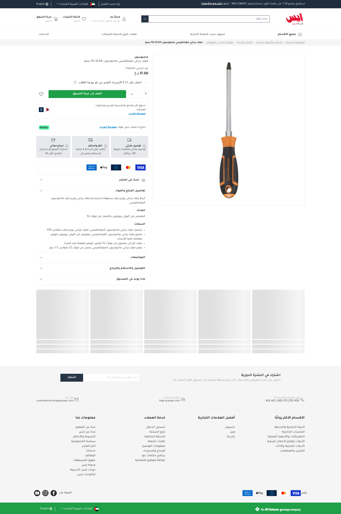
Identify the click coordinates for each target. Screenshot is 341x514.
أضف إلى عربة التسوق (87, 93)
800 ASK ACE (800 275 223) (282, 400)
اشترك (71, 377)
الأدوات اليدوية (245, 42)
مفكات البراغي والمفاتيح (219, 42)
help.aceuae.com (169, 400)
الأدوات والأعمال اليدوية (269, 42)
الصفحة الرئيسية (295, 42)
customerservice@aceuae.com (54, 400)
